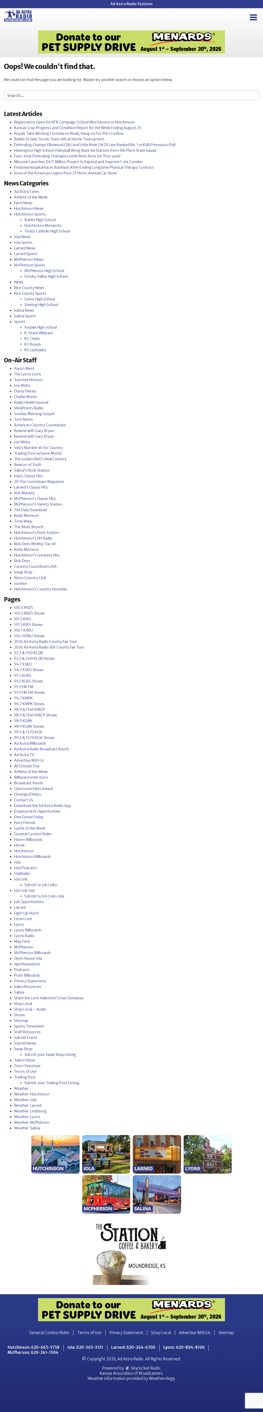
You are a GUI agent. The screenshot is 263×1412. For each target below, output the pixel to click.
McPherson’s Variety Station (38, 504)
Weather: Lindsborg (30, 1111)
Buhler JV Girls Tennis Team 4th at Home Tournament (59, 139)
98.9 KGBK (23, 720)
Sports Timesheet (29, 1026)
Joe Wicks (22, 385)
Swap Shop (23, 572)
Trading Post (25, 1077)
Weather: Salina (27, 1128)
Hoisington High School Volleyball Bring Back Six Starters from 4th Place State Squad (85, 150)
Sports (19, 321)
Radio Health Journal (31, 402)
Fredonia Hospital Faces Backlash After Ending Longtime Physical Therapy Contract (84, 167)
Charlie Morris (25, 396)
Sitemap (21, 1020)
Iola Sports (23, 242)
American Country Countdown (40, 425)
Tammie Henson (28, 379)
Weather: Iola (25, 1100)
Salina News (24, 310)
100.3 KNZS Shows (29, 613)
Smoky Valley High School (46, 276)
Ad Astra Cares (26, 191)
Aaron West (24, 368)
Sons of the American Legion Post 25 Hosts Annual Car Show (65, 173)
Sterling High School (41, 304)
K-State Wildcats (38, 333)
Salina (19, 992)
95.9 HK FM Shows (29, 692)
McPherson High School (44, 270)
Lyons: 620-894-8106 (184, 1347)
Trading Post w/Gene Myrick (38, 453)
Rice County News (29, 287)
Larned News (25, 248)
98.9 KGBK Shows (29, 726)
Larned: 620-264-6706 (133, 1347)
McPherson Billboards (32, 952)
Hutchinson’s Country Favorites (40, 589)
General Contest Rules (33, 834)
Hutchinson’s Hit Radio (33, 538)
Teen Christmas (27, 1066)
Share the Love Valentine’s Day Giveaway (48, 998)
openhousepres (27, 964)
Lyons (19, 924)
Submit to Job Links (40, 885)
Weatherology (161, 1378)
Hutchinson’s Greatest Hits (37, 555)
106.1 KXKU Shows (29, 636)
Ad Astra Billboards (30, 743)
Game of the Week (29, 828)
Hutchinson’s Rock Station (36, 532)
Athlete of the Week (31, 197)
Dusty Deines (25, 391)
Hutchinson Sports (29, 214)
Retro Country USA (30, 577)
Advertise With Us (29, 760)
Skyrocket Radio (145, 1368)
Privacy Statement (30, 981)
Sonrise (20, 583)
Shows (19, 1015)
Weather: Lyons (27, 1116)
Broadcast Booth (28, 783)
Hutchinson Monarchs (43, 225)
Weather (21, 1088)
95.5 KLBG (22, 675)
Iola (17, 862)
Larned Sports (25, 253)
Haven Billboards (28, 839)
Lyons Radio (24, 935)
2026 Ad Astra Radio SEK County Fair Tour (49, 647)
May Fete (22, 941)
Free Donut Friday (29, 817)
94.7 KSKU (23, 664)
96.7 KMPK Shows (29, 703)
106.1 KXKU (23, 630)
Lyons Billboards (27, 930)
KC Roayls (32, 344)
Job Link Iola (24, 890)
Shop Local (23, 1003)
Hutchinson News (29, 208)
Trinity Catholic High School (47, 231)
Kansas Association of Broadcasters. (132, 1373)
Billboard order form (31, 777)
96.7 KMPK (23, 698)
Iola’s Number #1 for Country (38, 447)
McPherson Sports (29, 265)
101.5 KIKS (22, 619)
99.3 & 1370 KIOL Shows (34, 737)
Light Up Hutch (26, 913)
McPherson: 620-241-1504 (33, 1352)
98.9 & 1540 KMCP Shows (35, 715)
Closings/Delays (27, 794)
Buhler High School (40, 220)
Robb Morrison (26, 515)
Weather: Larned (28, 1105)
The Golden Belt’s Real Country (40, 459)
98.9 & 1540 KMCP (29, 709)
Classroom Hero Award (33, 788)
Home (19, 845)
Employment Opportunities (37, 811)
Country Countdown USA (35, 566)
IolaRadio (22, 873)
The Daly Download (30, 510)
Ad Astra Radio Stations (131, 4)
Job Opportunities (29, 902)
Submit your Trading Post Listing (51, 1083)
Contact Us (23, 800)
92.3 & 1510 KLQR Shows (34, 658)
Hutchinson (24, 851)
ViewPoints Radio (28, 408)
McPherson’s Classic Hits (35, 498)
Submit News (25, 1043)
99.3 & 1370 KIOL (28, 732)
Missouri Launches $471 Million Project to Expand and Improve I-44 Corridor (78, 161)
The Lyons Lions (27, 374)
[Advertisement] (131, 41)
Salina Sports (25, 316)
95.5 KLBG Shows (28, 681)
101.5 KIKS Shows (28, 624)
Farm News (23, 203)
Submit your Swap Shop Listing (50, 1054)
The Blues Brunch (28, 527)
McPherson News (28, 259)
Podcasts (22, 969)
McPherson (23, 947)
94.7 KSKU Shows (29, 670)
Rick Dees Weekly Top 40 (35, 544)
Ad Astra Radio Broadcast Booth (41, 749)
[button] (253, 17)
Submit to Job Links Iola (44, 896)
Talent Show (24, 1060)
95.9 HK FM (23, 687)
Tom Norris (23, 419)
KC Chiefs (32, 338)
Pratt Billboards (27, 975)
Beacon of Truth (27, 464)
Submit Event (25, 1037)
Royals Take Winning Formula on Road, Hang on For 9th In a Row (69, 133)
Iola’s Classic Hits (28, 476)
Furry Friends (24, 822)
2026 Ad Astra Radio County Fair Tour (45, 641)
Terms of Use (25, 1071)
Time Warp (23, 521)
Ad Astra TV (24, 754)
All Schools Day (27, 766)
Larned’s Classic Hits (31, 487)
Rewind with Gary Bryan (34, 430)
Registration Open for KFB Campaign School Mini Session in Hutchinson (74, 122)
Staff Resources (27, 1032)
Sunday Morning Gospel (34, 413)
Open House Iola (28, 958)
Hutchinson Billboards (32, 856)
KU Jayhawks (35, 350)
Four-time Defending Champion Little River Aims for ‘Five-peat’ (67, 156)
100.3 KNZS (23, 607)
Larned (20, 907)
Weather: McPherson (31, 1122)
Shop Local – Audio (30, 1009)
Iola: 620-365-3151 (85, 1347)
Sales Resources (27, 986)
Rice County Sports (30, 293)
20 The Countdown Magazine (39, 481)
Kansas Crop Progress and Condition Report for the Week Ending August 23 (77, 127)
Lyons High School (39, 299)
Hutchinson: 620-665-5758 (34, 1347)
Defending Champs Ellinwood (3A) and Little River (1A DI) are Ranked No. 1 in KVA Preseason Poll (94, 144)
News (18, 282)
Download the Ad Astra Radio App (42, 805)
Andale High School (40, 327)
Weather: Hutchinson (32, 1094)
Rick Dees (22, 561)
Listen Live (23, 918)
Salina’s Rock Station (32, 470)
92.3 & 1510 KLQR (28, 653)
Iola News (22, 237)
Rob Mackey (24, 493)
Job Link (20, 879)
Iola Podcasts (25, 868)
